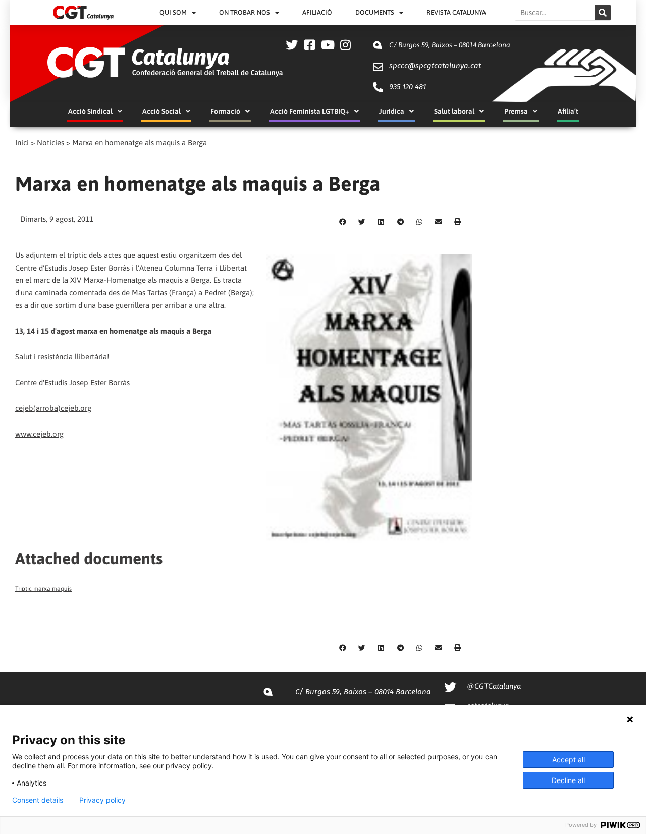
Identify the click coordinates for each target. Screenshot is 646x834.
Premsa (516, 111)
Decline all (568, 780)
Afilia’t (568, 111)
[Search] (603, 12)
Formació (225, 111)
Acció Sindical (90, 111)
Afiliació (317, 12)
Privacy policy (102, 800)
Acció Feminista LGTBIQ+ (309, 111)
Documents (374, 12)
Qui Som (173, 12)
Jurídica (391, 111)
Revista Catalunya (456, 12)
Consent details (37, 800)
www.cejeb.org (39, 434)
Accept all (568, 759)
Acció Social (161, 111)
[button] (343, 222)
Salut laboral (454, 111)
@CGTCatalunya (494, 686)
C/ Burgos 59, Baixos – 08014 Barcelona (449, 45)
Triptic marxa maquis (43, 588)
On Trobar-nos (244, 12)
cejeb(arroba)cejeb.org (53, 408)
